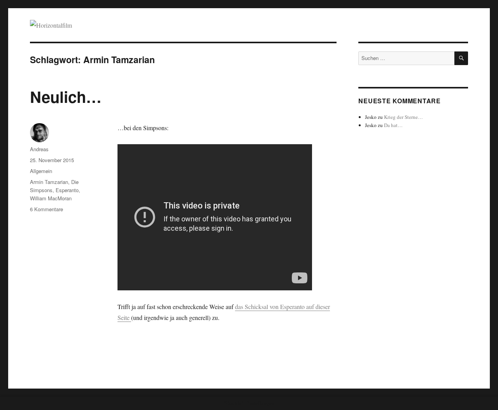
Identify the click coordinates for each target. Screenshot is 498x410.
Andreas (39, 149)
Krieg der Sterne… (403, 116)
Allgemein (41, 171)
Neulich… (66, 96)
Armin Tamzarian (49, 182)
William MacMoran (51, 198)
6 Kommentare (46, 209)
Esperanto (67, 190)
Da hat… (393, 125)
